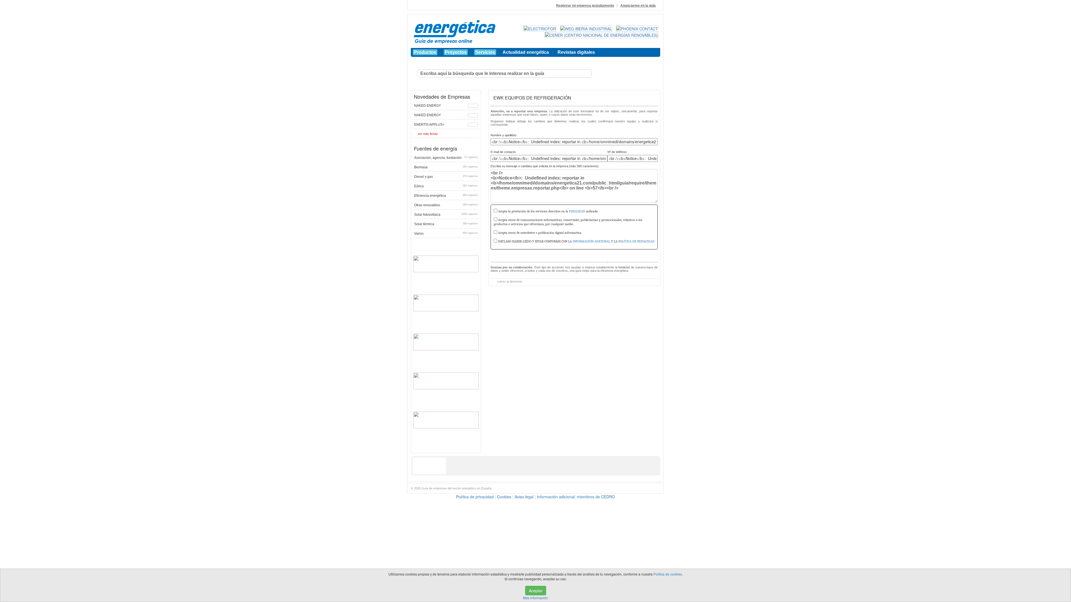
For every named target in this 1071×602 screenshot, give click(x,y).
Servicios (485, 52)
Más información (535, 597)
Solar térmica (446, 224)
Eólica (446, 186)
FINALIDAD (577, 211)
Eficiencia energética (446, 196)
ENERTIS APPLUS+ (429, 125)
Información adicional (556, 496)
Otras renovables (446, 205)
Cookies (504, 496)
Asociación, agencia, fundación (446, 158)
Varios (446, 234)
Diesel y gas (446, 177)
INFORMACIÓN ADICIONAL (591, 241)
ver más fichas (428, 133)
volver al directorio (509, 281)
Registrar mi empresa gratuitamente (585, 6)
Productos (425, 52)
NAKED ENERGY (427, 106)
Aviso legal (524, 496)
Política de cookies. (668, 574)
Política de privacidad (475, 496)
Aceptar (535, 590)
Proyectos (456, 52)
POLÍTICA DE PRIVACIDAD (636, 241)
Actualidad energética (526, 52)
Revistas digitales (576, 52)
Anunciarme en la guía (638, 6)
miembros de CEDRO (596, 496)
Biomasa (446, 167)
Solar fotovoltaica (446, 215)
